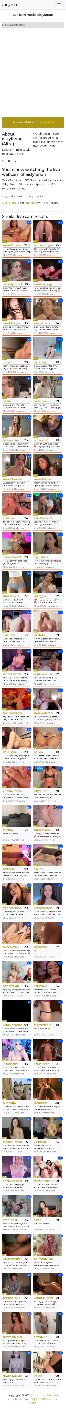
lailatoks (39, 635)
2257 (33, 1403)
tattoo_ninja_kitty (43, 1181)
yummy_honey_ (12, 791)
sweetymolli (11, 947)
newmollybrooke (12, 1337)
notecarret (41, 440)
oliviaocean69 (12, 557)
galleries (31, 202)
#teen (19, 196)
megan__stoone (12, 1142)
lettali (38, 1376)
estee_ (38, 1220)
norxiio (38, 752)
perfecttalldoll (43, 1259)
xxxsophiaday (12, 1259)
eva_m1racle (42, 323)
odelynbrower (12, 1181)
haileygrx (40, 596)
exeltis (38, 869)
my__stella (41, 557)
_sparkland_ (11, 1064)
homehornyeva (43, 245)
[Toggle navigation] (59, 4)
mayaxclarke (42, 1025)
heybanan (41, 947)
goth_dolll (10, 1220)
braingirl (8, 869)
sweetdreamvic (12, 479)
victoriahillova (12, 674)
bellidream (41, 401)
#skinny (29, 196)
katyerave (40, 986)
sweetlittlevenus (12, 245)
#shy (12, 196)
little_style (10, 752)
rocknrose (41, 1103)
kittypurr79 (41, 791)
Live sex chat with (33, 122)
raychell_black (12, 908)
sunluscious (11, 596)
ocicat (7, 362)
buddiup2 (10, 1103)
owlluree (9, 635)
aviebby (8, 830)
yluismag (40, 1142)
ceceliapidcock (12, 284)
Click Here (9, 202)
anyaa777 (40, 1337)
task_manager (12, 713)
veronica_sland (43, 1298)
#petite (39, 196)
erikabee (9, 518)
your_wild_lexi (43, 674)
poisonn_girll (11, 1298)
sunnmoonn (42, 830)
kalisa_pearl (42, 1064)
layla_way (40, 362)
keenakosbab (43, 908)
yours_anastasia (12, 1025)
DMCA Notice (48, 1399)
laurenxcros (11, 440)
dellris (7, 401)
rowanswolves (12, 1376)
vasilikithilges (11, 323)
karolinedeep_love (43, 284)
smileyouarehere (43, 713)
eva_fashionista (43, 518)
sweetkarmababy (43, 479)
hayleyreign (11, 986)
